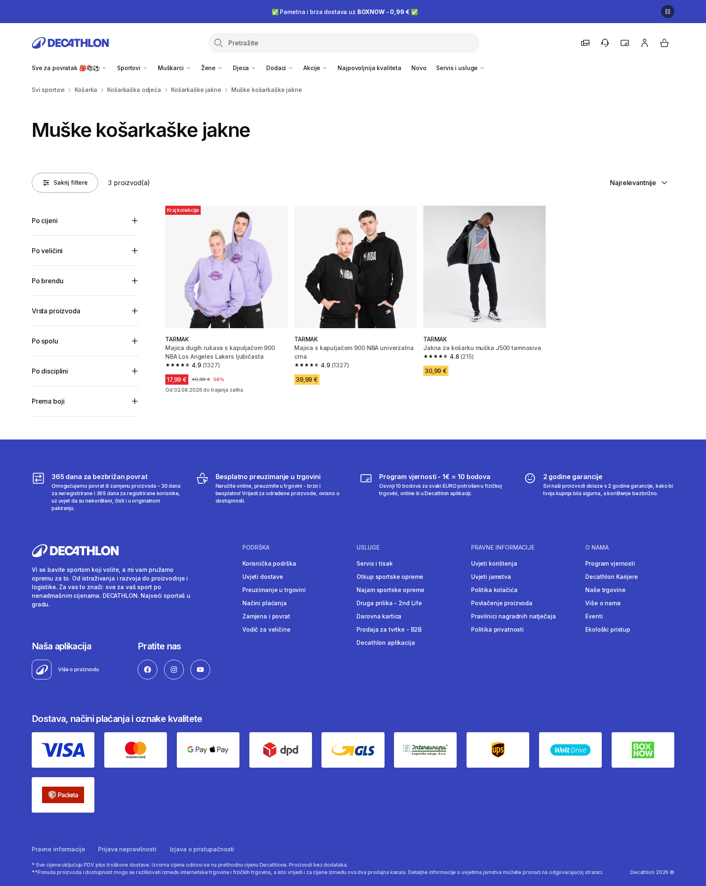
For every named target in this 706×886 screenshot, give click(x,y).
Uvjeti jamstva (491, 576)
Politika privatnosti (497, 629)
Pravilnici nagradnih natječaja (513, 616)
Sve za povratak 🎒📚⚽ (66, 67)
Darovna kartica (379, 616)
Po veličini (47, 251)
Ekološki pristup (607, 629)
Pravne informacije (58, 849)
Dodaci (277, 67)
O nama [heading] (597, 547)
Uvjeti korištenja (494, 563)
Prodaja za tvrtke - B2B (389, 629)
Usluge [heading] (368, 547)
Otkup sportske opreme (390, 576)
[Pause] (667, 11)
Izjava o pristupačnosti (202, 849)
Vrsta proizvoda (56, 311)
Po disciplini (50, 371)
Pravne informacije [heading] (503, 547)
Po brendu (47, 281)
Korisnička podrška (269, 563)
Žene (209, 67)
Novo (418, 67)
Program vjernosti (610, 563)
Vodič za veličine (266, 629)
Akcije (312, 67)
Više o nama (602, 602)
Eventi (594, 616)
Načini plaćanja (264, 602)
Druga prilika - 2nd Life (389, 602)
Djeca (242, 67)
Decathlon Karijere (611, 576)
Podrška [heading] (256, 547)
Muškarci (171, 67)
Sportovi (129, 67)
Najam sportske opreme (390, 589)
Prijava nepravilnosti (127, 849)
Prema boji (48, 401)
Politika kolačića (494, 589)
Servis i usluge (457, 67)
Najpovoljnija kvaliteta (369, 67)
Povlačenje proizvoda (501, 602)
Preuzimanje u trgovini (274, 589)
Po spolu (45, 341)
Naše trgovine (605, 589)
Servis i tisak (374, 563)
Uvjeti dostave (262, 576)
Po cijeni (45, 220)
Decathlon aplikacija (386, 642)
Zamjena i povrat (266, 616)
